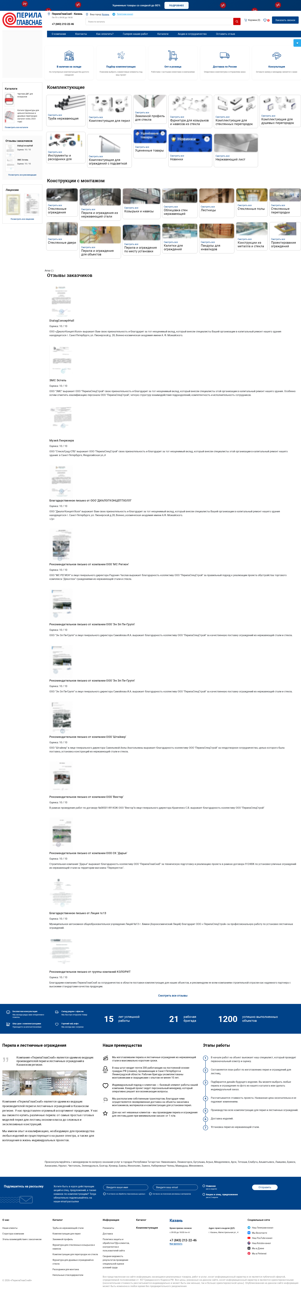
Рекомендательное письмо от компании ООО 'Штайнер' (87, 736)
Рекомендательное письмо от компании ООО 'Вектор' (86, 796)
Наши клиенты (10, 1228)
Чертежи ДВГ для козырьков (25, 95)
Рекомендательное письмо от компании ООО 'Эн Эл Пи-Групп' (92, 624)
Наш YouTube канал (262, 1238)
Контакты (81, 33)
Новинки (211, 1187)
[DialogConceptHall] (22, 151)
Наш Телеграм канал (262, 1227)
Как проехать (176, 1244)
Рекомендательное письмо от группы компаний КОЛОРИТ (90, 971)
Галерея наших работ (135, 33)
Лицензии (12, 190)
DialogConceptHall (61, 320)
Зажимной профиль (63, 1239)
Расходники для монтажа (66, 1269)
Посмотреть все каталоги (16, 127)
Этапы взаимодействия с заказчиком (21, 1239)
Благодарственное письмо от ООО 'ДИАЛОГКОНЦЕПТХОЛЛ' (90, 500)
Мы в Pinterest (259, 1253)
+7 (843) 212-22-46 (63, 24)
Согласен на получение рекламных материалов (172, 1194)
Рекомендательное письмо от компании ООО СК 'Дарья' (88, 853)
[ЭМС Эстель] (22, 165)
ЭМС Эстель (57, 380)
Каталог (141, 1219)
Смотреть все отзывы (172, 995)
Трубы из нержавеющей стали (68, 1228)
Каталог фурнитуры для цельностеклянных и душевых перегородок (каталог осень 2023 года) (28, 116)
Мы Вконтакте (259, 1233)
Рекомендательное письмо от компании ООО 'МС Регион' (89, 564)
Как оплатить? (105, 33)
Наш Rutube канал (261, 1243)
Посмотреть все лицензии (22, 219)
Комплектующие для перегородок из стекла (75, 1254)
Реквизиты (108, 1228)
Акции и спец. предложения (222, 1195)
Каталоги (11, 88)
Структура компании (13, 1233)
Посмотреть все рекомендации (22, 175)
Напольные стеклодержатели (68, 1275)
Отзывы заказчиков (18, 140)
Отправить (265, 1187)
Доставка (108, 1233)
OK (262, 1287)
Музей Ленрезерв (61, 440)
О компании (59, 33)
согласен (112, 1194)
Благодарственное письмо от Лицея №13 (77, 913)
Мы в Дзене (258, 1248)
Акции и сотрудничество (192, 33)
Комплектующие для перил (67, 1233)
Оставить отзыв (225, 33)
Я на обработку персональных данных (126, 1194)
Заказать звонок (285, 20)
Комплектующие (147, 1227)
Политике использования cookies (213, 1288)
